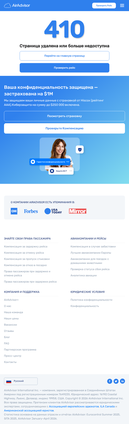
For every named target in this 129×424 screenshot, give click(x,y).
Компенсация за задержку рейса (25, 246)
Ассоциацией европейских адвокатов (74, 406)
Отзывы (9, 331)
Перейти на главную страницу (64, 55)
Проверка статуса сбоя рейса (90, 269)
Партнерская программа (20, 349)
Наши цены (11, 318)
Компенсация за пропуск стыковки (27, 259)
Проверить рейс (64, 67)
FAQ (6, 343)
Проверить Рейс (104, 5)
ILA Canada (107, 406)
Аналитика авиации (84, 275)
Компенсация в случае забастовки (93, 246)
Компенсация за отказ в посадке (25, 265)
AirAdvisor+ (11, 299)
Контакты (10, 362)
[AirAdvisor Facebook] (109, 381)
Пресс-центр (12, 355)
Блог (7, 337)
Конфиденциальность (85, 306)
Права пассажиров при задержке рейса (30, 281)
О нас (7, 306)
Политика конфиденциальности (91, 299)
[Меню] (122, 5)
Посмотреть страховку (64, 116)
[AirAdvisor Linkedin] (122, 381)
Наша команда (13, 312)
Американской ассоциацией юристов (29, 410)
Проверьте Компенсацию (64, 128)
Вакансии (10, 324)
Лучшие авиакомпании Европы (91, 252)
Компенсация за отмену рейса (24, 252)
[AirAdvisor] (17, 5)
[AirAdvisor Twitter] (116, 381)
